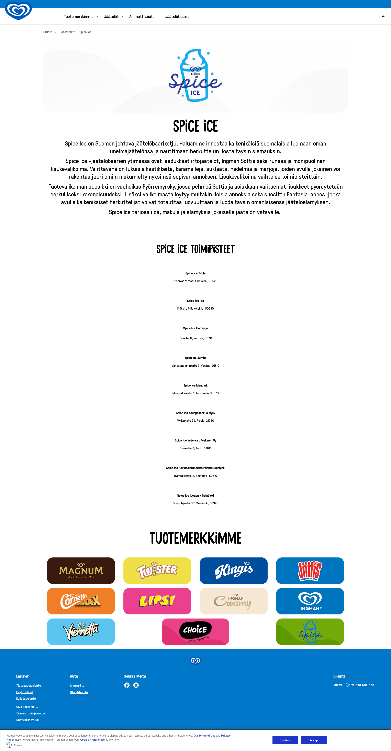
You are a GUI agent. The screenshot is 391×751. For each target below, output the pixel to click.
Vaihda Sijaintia (363, 684)
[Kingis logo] (233, 570)
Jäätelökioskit (177, 16)
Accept (314, 739)
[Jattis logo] (310, 570)
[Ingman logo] (310, 601)
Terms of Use (207, 735)
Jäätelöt (111, 16)
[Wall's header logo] (18, 11)
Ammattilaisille (142, 16)
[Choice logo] (195, 632)
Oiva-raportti (25, 706)
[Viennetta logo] (81, 632)
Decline (285, 739)
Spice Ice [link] (85, 32)
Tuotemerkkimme (78, 16)
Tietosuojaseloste (28, 685)
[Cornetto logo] (81, 601)
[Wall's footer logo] (195, 661)
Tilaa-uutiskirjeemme (30, 713)
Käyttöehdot (24, 692)
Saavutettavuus (27, 719)
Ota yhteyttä (79, 692)
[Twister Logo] (157, 570)
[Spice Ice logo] (310, 632)
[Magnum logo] (81, 570)
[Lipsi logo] (157, 601)
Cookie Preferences (92, 739)
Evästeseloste (26, 698)
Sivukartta (77, 685)
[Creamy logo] (233, 601)
